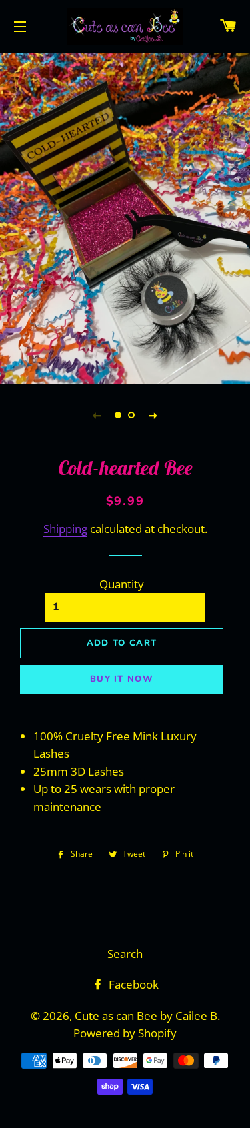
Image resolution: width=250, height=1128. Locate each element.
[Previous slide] (97, 415)
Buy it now (121, 679)
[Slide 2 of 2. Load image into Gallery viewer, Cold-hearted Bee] (132, 415)
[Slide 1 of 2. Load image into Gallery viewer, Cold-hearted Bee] (118, 415)
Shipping (65, 528)
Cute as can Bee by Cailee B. (147, 1015)
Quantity (121, 584)
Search (125, 953)
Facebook (132, 984)
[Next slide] (153, 415)
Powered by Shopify (125, 1033)
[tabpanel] (125, 217)
